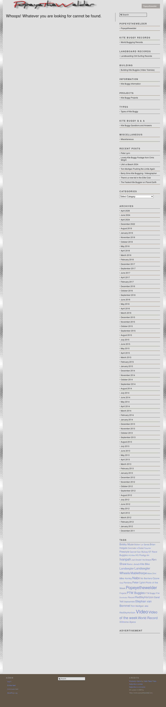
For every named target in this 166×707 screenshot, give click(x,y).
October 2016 (127, 290)
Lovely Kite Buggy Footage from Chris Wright (137, 158)
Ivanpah (125, 559)
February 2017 (127, 281)
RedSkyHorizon (144, 597)
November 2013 (128, 428)
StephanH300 (129, 601)
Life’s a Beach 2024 (129, 164)
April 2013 (125, 459)
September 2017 (128, 268)
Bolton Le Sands (141, 544)
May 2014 (125, 401)
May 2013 (125, 455)
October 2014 (127, 379)
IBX (148, 555)
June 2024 (125, 215)
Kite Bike (145, 564)
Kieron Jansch (133, 564)
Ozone (156, 578)
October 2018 (127, 241)
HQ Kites (131, 555)
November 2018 (128, 237)
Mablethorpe (138, 573)
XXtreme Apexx (127, 621)
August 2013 (126, 441)
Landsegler (126, 568)
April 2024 (125, 219)
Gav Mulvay (142, 551)
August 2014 (126, 388)
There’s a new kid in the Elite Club (136, 177)
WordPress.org (12, 693)
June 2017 (125, 272)
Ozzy (121, 582)
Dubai (141, 548)
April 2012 (125, 512)
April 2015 (125, 352)
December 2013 (128, 424)
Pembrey (128, 582)
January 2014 (127, 419)
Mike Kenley (125, 578)
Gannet (133, 551)
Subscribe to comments (137, 687)
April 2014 (125, 406)
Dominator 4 (133, 548)
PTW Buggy (150, 593)
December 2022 (128, 224)
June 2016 (125, 299)
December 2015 (128, 317)
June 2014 (125, 397)
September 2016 (128, 295)
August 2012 (126, 495)
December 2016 (128, 286)
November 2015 (128, 321)
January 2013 (127, 472)
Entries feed (11, 685)
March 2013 (126, 464)
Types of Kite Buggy (129, 111)
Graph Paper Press (149, 681)
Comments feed (12, 689)
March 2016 (126, 312)
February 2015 (127, 361)
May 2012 (125, 508)
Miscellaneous (127, 139)
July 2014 (125, 392)
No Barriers (146, 578)
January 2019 (127, 232)
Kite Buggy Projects (129, 97)
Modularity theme (135, 681)
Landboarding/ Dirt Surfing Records (136, 55)
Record (131, 597)
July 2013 (125, 446)
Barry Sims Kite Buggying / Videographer (139, 173)
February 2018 (127, 259)
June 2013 (125, 450)
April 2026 (125, 210)
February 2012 (127, 521)
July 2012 (125, 499)
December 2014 (128, 370)
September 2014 (128, 384)
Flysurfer (147, 548)
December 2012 (128, 477)
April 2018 (125, 250)
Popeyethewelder (150, 6)
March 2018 (126, 255)
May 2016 (125, 303)
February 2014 (127, 415)
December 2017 (128, 264)
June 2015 (125, 344)
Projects (122, 593)
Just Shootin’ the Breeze (141, 559)
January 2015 (127, 366)
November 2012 (128, 481)
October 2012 (127, 486)
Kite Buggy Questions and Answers (136, 125)
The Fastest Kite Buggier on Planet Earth (138, 182)
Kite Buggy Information (131, 83)
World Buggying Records (132, 42)
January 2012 (127, 526)
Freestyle (124, 551)
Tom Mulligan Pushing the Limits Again (138, 168)
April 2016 (125, 308)
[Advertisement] (139, 649)
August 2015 (126, 335)
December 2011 (128, 530)
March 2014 (126, 410)
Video (142, 611)
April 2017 (125, 277)
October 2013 (127, 432)
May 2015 (125, 348)
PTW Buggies (136, 593)
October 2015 (127, 326)
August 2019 (126, 228)
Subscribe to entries (136, 684)
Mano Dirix (151, 573)
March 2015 (126, 357)
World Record (148, 617)
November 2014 (128, 375)
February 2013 (127, 468)
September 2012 (128, 490)
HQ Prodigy (141, 555)
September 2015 (128, 330)
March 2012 (126, 517)
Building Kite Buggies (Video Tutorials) (138, 69)
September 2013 (128, 437)
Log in (9, 681)
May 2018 (125, 246)
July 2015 (125, 339)
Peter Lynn (125, 153)
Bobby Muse (126, 544)
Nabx (136, 577)
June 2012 (125, 504)
